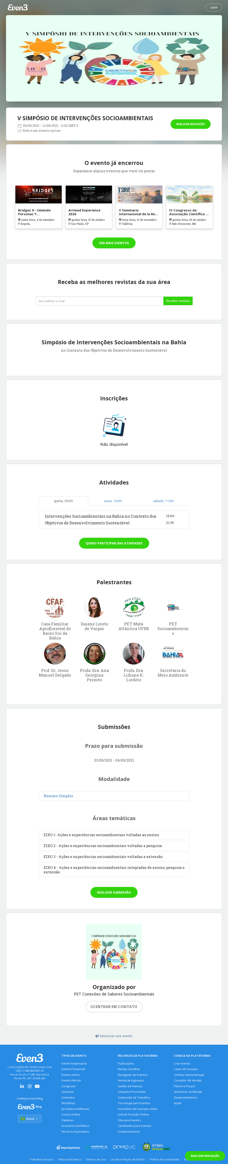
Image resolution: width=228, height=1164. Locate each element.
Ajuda (177, 1103)
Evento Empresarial (74, 1063)
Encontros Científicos (75, 1126)
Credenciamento (129, 1132)
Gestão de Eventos (130, 1086)
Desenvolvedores (185, 1097)
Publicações (126, 1063)
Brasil (30, 1119)
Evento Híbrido (71, 1080)
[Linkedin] (22, 1088)
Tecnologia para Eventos (134, 1103)
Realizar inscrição (190, 124)
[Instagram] (29, 1088)
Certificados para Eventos (134, 1126)
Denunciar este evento (116, 1036)
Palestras (67, 1120)
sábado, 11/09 (163, 501)
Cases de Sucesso (186, 1069)
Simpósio (67, 1092)
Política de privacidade (164, 1159)
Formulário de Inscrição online (138, 1109)
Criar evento (182, 1063)
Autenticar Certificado (188, 1092)
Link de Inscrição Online (133, 1114)
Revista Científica (129, 1069)
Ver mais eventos (114, 243)
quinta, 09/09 (63, 501)
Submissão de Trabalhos (134, 1097)
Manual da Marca (70, 1159)
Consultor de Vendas (188, 1080)
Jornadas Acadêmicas (75, 1109)
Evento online (70, 1075)
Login (213, 7)
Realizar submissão (114, 892)
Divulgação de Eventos (132, 1075)
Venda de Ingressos (131, 1080)
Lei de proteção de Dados (128, 1159)
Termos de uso (96, 1159)
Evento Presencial (73, 1069)
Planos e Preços (184, 1086)
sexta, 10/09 (113, 501)
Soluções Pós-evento (132, 1092)
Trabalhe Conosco (42, 1159)
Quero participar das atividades (114, 543)
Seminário (68, 1097)
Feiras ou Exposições (75, 1132)
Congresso (68, 1086)
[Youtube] (37, 1088)
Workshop (68, 1103)
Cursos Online (70, 1114)
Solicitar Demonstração (189, 1075)
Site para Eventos (129, 1120)
